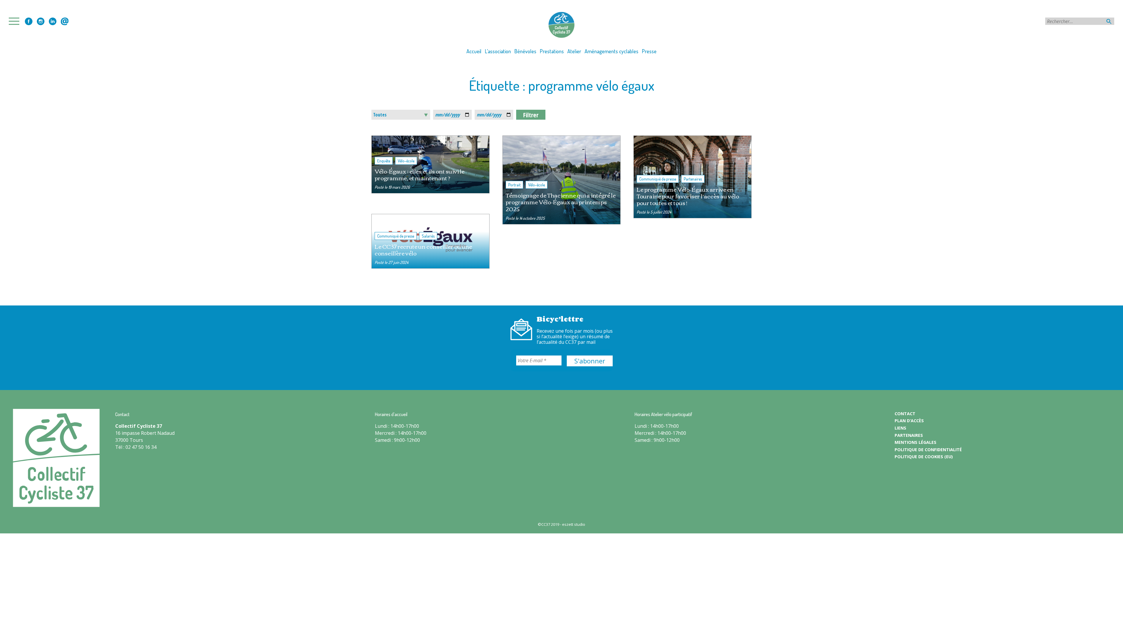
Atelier (574, 51)
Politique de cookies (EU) (924, 456)
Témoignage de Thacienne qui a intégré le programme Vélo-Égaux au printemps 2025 (561, 202)
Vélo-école (406, 160)
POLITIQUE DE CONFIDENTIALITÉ (928, 449)
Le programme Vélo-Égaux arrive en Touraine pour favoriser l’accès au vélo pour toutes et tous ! (688, 196)
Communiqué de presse (657, 178)
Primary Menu (16, 21)
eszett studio (573, 524)
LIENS (900, 428)
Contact (64, 21)
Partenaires (693, 178)
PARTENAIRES (909, 435)
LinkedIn (52, 21)
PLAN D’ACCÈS (909, 420)
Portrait (514, 184)
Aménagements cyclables (611, 51)
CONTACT (905, 413)
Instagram (40, 21)
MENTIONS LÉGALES (915, 442)
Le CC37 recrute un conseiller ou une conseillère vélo (423, 249)
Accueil (473, 51)
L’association (498, 51)
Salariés (428, 235)
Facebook (28, 21)
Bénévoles (525, 51)
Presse (649, 51)
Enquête (383, 160)
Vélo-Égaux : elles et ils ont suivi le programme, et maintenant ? (419, 174)
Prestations (552, 51)
